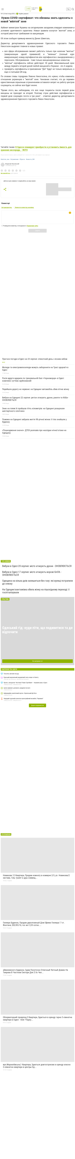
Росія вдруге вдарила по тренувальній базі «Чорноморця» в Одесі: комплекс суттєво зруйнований (33, 379)
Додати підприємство (37, 705)
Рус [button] (68, 9)
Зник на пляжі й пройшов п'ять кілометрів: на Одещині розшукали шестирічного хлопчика (33, 409)
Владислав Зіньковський (12, 164)
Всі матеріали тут (37, 661)
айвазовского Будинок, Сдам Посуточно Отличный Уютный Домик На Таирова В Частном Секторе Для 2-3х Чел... (35, 971)
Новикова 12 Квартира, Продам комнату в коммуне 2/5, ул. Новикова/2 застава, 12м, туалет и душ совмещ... (36, 876)
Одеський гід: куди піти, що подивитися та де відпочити (37, 630)
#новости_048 (30, 159)
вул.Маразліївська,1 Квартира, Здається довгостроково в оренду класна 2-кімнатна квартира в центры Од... (36, 1065)
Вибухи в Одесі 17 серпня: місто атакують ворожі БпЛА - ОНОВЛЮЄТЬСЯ (31, 573)
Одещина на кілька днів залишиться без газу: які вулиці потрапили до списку (37, 582)
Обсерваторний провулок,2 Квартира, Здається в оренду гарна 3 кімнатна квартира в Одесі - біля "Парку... (37, 1018)
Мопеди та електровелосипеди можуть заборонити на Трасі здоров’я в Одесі (35, 368)
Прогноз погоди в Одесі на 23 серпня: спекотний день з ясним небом (34, 359)
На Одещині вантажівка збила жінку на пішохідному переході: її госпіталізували (35, 591)
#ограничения (14, 159)
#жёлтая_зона (5, 159)
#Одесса (22, 159)
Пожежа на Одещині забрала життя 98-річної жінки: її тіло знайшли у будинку (34, 420)
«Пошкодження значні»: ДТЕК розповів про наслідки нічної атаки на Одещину (34, 431)
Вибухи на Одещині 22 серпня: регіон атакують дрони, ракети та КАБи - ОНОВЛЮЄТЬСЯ (35, 398)
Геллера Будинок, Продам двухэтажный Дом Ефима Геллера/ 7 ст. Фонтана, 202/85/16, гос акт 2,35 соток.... (33, 924)
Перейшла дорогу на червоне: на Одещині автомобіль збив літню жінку (35, 389)
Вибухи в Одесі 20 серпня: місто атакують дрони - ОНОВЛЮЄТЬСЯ (37, 566)
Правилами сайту (32, 226)
